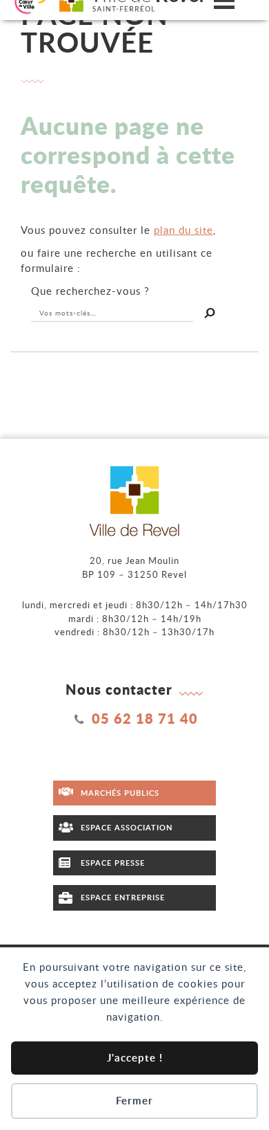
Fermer (134, 1100)
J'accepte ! (135, 1057)
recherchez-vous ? (90, 291)
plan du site (183, 230)
